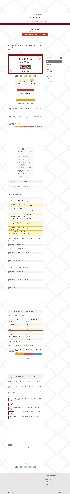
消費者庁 (47, 481)
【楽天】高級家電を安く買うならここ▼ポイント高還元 (35, 34)
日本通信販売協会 (48, 479)
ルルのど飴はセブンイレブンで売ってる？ (25, 168)
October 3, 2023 (23, 189)
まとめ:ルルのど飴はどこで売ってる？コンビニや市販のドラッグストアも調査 (25, 175)
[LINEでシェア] (30, 76)
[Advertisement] (28, 6)
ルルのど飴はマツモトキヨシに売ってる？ (25, 160)
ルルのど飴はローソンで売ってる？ (25, 162)
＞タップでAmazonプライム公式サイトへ (25, 100)
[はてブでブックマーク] (25, 76)
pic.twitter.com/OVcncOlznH (35, 186)
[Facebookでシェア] (21, 76)
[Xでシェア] (16, 76)
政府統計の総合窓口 (49, 484)
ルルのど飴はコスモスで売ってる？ (25, 154)
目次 (25, 149)
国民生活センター (48, 476)
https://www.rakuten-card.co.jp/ (27, 94)
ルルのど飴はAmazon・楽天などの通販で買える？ (25, 171)
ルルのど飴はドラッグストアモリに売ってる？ (25, 157)
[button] (34, 76)
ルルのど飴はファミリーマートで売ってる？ (25, 165)
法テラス (47, 478)
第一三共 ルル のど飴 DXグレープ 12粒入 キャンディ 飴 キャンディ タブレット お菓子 (28, 350)
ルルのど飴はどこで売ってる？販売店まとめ (25, 152)
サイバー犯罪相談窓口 (49, 486)
